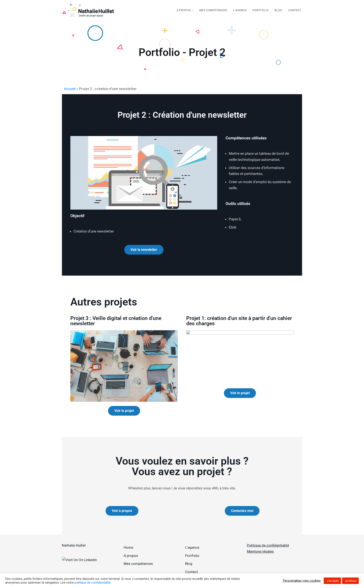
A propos (131, 555)
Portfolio (261, 10)
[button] (192, 10)
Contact (294, 10)
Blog (188, 563)
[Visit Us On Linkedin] (79, 560)
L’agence (240, 10)
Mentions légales (260, 551)
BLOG (278, 10)
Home (128, 547)
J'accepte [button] (332, 581)
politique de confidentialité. (93, 582)
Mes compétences (213, 10)
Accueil (70, 88)
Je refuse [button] (350, 581)
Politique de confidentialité (268, 545)
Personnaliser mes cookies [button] (302, 581)
